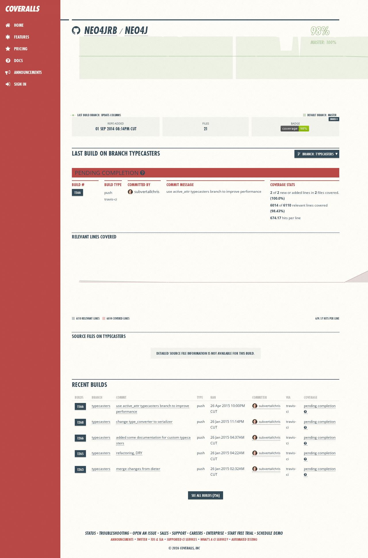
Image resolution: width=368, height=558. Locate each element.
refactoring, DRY (129, 453)
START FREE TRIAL (240, 533)
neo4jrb (100, 30)
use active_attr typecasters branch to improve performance (213, 191)
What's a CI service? (214, 539)
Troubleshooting (114, 533)
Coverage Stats (282, 185)
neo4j (136, 30)
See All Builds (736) (205, 495)
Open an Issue (144, 533)
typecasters (101, 406)
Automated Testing (244, 539)
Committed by (139, 185)
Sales (164, 533)
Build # (78, 185)
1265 (80, 453)
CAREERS (196, 533)
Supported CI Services (182, 539)
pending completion (107, 173)
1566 (77, 192)
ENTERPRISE (215, 533)
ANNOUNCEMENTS (122, 539)
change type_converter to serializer (144, 421)
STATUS (90, 533)
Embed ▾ (334, 119)
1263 (80, 469)
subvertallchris (146, 191)
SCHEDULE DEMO (270, 533)
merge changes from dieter (138, 469)
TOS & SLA (157, 539)
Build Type (112, 185)
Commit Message (179, 185)
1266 (80, 438)
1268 (80, 422)
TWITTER (142, 539)
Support (179, 533)
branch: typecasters (318, 153)
